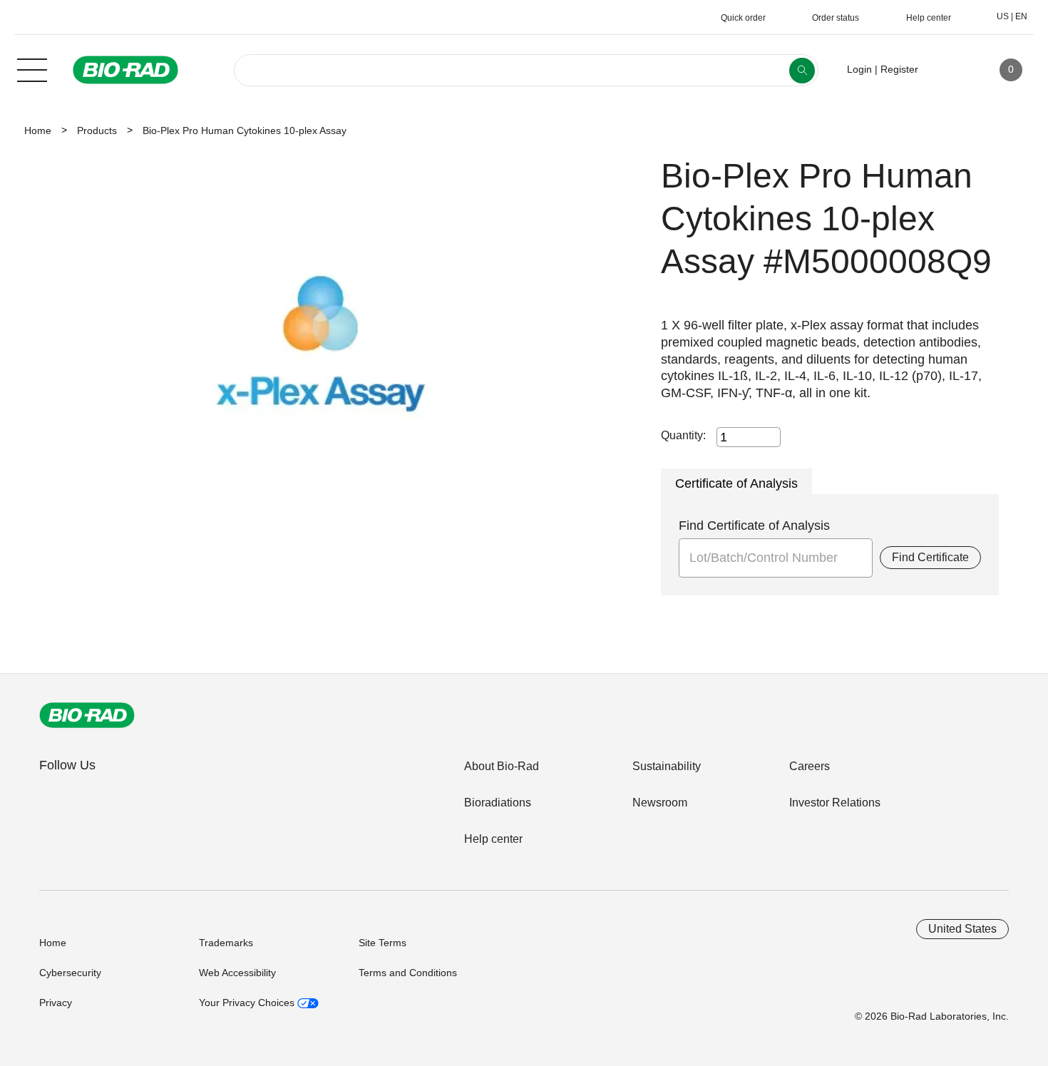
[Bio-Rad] (87, 715)
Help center (493, 839)
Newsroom (659, 802)
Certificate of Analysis (736, 483)
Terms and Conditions (408, 972)
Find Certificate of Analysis (754, 525)
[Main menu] (32, 68)
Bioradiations (497, 802)
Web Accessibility (237, 972)
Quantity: (683, 435)
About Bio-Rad (501, 766)
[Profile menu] (949, 70)
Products (97, 130)
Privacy (55, 1002)
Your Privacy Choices (248, 1002)
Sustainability (666, 766)
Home (37, 130)
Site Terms (382, 942)
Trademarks (226, 942)
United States (962, 929)
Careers (809, 766)
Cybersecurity (70, 972)
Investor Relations (834, 802)
